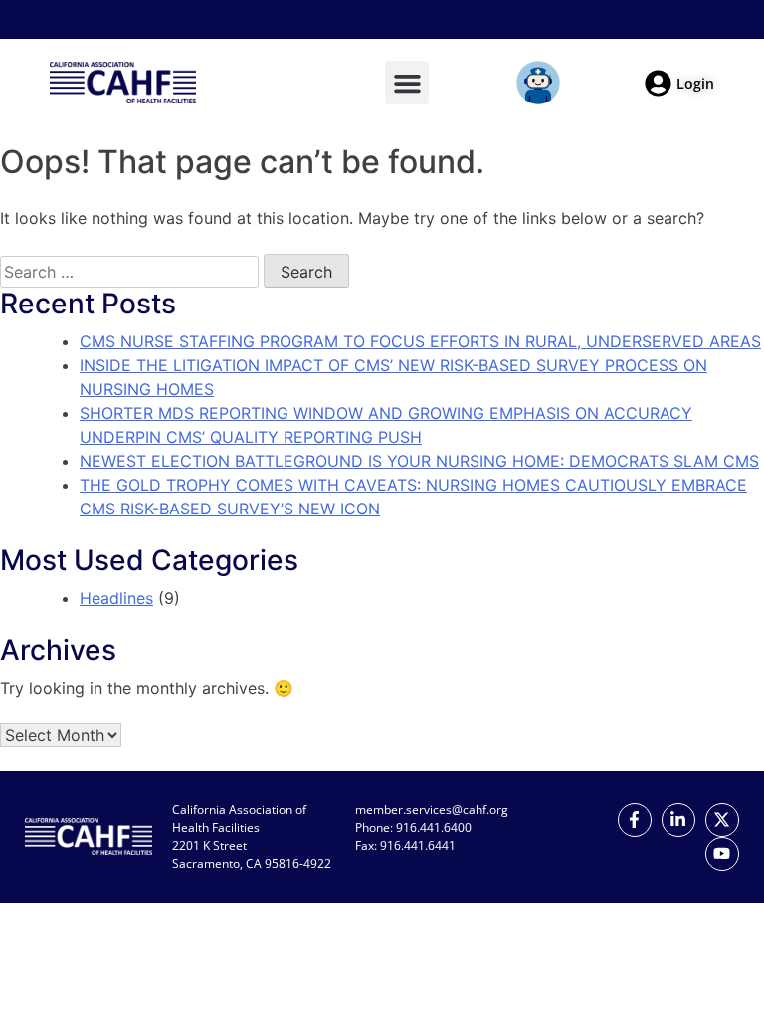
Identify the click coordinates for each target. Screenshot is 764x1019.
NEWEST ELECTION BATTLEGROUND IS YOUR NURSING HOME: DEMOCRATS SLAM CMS (419, 461)
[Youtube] (722, 854)
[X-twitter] (722, 820)
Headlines (116, 598)
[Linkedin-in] (678, 820)
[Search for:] (129, 272)
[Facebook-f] (635, 820)
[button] (407, 82)
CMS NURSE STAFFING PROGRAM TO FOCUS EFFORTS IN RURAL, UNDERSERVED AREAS (420, 341)
